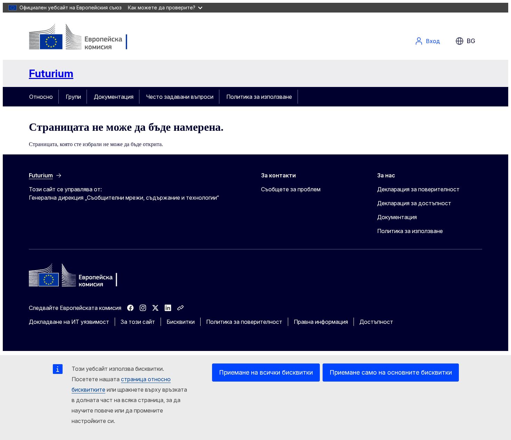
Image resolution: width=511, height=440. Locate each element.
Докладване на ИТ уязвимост (69, 321)
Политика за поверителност (244, 321)
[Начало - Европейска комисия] (85, 37)
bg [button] (471, 41)
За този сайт (138, 321)
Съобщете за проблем (291, 189)
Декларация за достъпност (414, 203)
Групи (73, 96)
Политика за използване (259, 96)
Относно (41, 96)
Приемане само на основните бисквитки (391, 372)
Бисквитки (181, 321)
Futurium (51, 73)
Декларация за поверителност (418, 189)
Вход (433, 41)
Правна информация (321, 321)
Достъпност (376, 321)
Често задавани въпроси (179, 96)
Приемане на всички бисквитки (266, 372)
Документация (113, 96)
